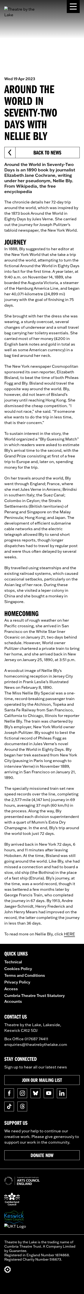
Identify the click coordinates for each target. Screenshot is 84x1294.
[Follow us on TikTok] (9, 1106)
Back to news (47, 152)
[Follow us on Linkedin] (62, 1093)
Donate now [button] (42, 1155)
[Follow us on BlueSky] (35, 1093)
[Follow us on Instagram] (22, 1093)
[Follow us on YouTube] (48, 1093)
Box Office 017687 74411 (26, 1038)
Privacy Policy (17, 982)
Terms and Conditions (24, 975)
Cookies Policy (18, 968)
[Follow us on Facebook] (9, 1093)
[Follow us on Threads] (22, 1106)
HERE (69, 933)
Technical (13, 961)
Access (11, 988)
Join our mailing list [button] (42, 1080)
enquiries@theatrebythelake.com (35, 1044)
